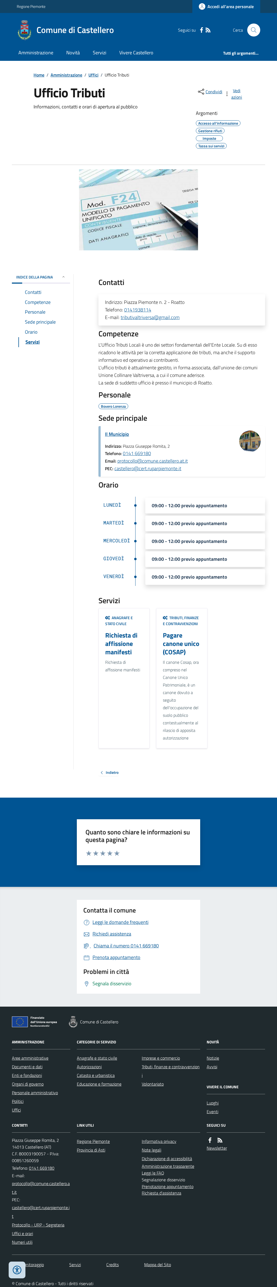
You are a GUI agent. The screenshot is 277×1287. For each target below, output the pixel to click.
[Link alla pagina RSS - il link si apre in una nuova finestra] (208, 30)
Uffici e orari (22, 1233)
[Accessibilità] (17, 1270)
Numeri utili (22, 1242)
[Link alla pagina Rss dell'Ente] (220, 1140)
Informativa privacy (159, 1141)
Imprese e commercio (161, 1058)
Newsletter (217, 1148)
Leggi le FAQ (153, 1173)
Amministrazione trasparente (168, 1166)
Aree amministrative (30, 1058)
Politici (18, 1101)
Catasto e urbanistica (96, 1075)
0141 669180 (137, 453)
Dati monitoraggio (28, 1264)
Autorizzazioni (89, 1066)
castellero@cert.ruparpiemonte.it (147, 468)
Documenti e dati (27, 1066)
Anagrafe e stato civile (97, 1058)
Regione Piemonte (31, 6)
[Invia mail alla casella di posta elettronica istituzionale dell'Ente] (41, 1187)
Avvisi (212, 1066)
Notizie (213, 1058)
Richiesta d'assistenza (161, 1193)
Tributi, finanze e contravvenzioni (171, 1071)
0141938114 (137, 309)
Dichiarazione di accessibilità (167, 1158)
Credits (112, 1264)
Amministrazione (35, 52)
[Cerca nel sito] (251, 30)
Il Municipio (117, 434)
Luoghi (213, 1103)
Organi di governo (28, 1084)
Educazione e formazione (99, 1084)
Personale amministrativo (35, 1092)
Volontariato (153, 1084)
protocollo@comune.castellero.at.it (152, 461)
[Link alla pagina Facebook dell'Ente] (210, 1140)
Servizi (99, 52)
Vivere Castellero (136, 52)
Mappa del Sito (157, 1264)
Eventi (212, 1111)
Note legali (151, 1150)
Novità (73, 52)
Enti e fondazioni (27, 1075)
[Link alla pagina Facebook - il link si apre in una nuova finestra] (201, 30)
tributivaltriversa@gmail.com (150, 317)
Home (39, 75)
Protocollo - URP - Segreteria (38, 1225)
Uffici (93, 75)
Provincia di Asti (91, 1150)
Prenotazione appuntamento (167, 1186)
